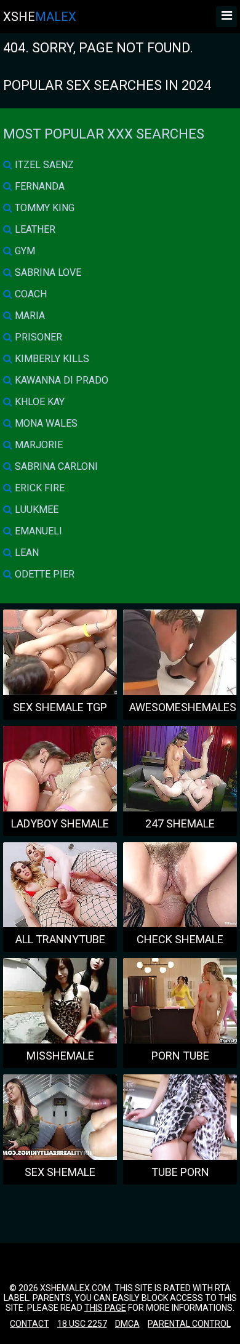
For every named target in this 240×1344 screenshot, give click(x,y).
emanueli (37, 531)
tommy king (43, 208)
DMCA (127, 1324)
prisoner (37, 337)
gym (23, 251)
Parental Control (189, 1324)
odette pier (43, 574)
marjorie (37, 445)
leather (33, 229)
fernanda (38, 186)
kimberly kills (50, 358)
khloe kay (38, 402)
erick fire (38, 488)
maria (28, 315)
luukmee (35, 509)
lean (25, 552)
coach (29, 294)
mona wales (45, 423)
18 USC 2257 (82, 1324)
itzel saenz (43, 165)
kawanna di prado (60, 380)
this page (105, 1308)
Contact (29, 1324)
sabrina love (46, 272)
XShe (39, 16)
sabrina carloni (55, 466)
